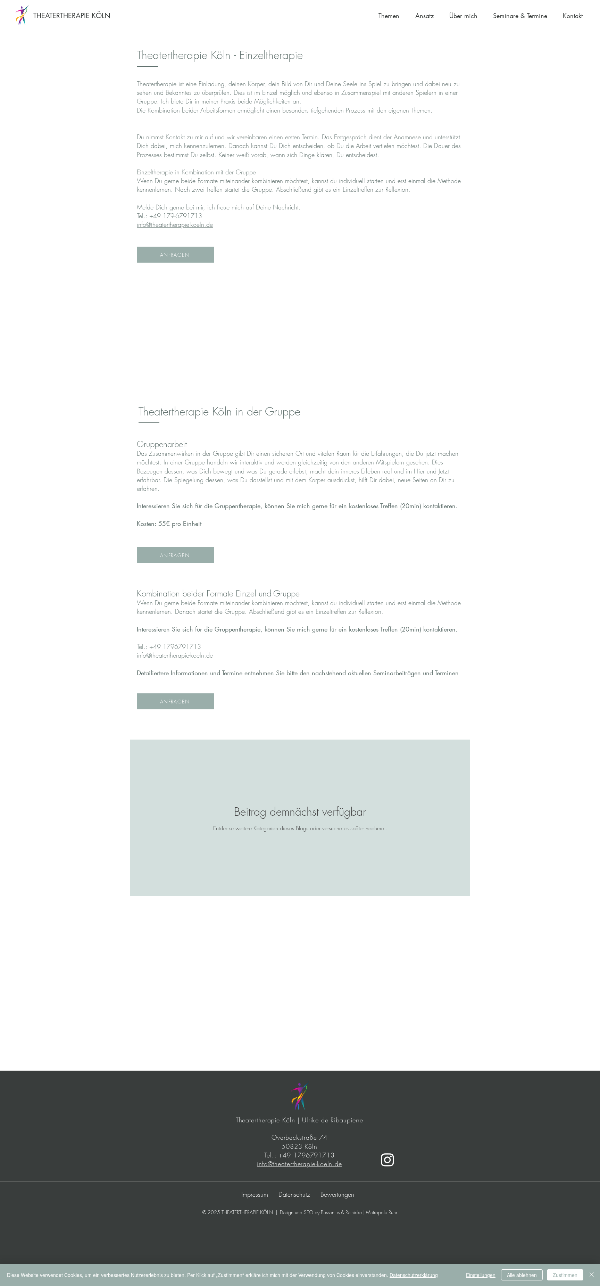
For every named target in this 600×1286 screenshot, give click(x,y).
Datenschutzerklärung (414, 1274)
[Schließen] (592, 1274)
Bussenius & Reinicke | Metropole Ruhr (359, 1212)
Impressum (254, 1194)
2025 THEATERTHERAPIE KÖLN (240, 1212)
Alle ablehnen (522, 1274)
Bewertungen (337, 1194)
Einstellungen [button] (480, 1274)
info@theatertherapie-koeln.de (175, 224)
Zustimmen (565, 1274)
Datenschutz (294, 1194)
